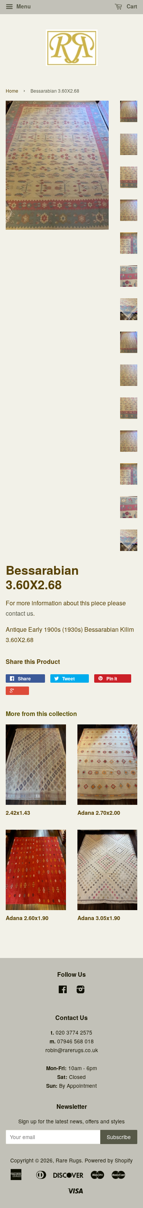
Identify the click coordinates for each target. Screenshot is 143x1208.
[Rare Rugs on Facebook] (62, 990)
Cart (131, 6)
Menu (23, 6)
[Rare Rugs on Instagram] (80, 990)
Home (12, 90)
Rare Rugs (69, 1160)
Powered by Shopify (109, 1160)
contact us (19, 613)
